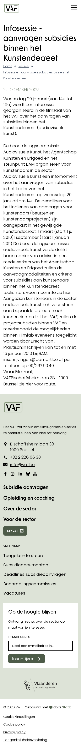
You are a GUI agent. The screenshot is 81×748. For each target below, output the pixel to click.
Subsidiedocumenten (25, 565)
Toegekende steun (23, 555)
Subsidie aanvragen (25, 487)
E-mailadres (19, 637)
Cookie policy (14, 724)
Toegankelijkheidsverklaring (25, 739)
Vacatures (14, 593)
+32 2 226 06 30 (25, 457)
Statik (66, 707)
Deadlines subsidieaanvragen (34, 574)
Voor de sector (19, 519)
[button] (74, 8)
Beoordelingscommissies (29, 584)
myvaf (12, 531)
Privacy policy (14, 732)
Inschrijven (23, 659)
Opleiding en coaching (28, 498)
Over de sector (19, 508)
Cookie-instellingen (19, 716)
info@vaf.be (22, 465)
